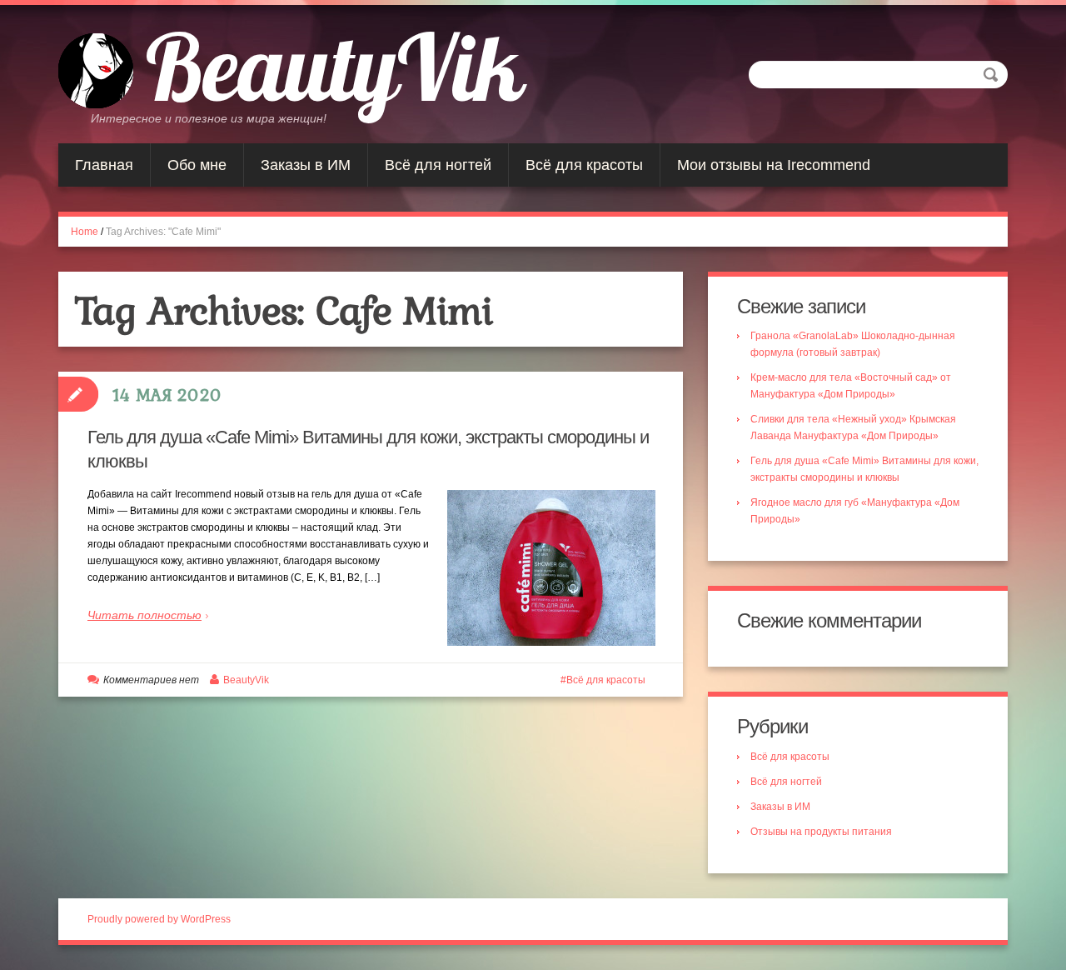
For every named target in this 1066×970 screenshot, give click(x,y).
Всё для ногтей (438, 165)
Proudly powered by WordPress (159, 919)
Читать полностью (144, 615)
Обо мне (197, 165)
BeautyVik (334, 66)
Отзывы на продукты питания (821, 832)
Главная (104, 165)
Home (84, 232)
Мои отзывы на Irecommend (773, 165)
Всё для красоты (584, 165)
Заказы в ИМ (306, 165)
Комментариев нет (151, 680)
